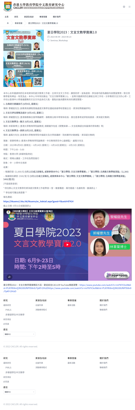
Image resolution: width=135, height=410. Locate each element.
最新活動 (71, 305)
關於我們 (57, 16)
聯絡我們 (103, 309)
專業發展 (43, 16)
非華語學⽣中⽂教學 (14, 314)
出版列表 (39, 305)
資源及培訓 (29, 16)
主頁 (6, 16)
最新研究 (7, 305)
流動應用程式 (41, 309)
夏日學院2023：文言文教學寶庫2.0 (43, 23)
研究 (16, 16)
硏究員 (6, 323)
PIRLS (8, 309)
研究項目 (7, 319)
